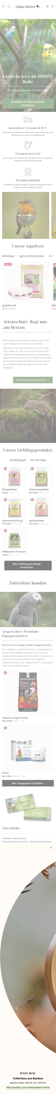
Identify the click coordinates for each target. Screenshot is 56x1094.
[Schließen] (51, 848)
